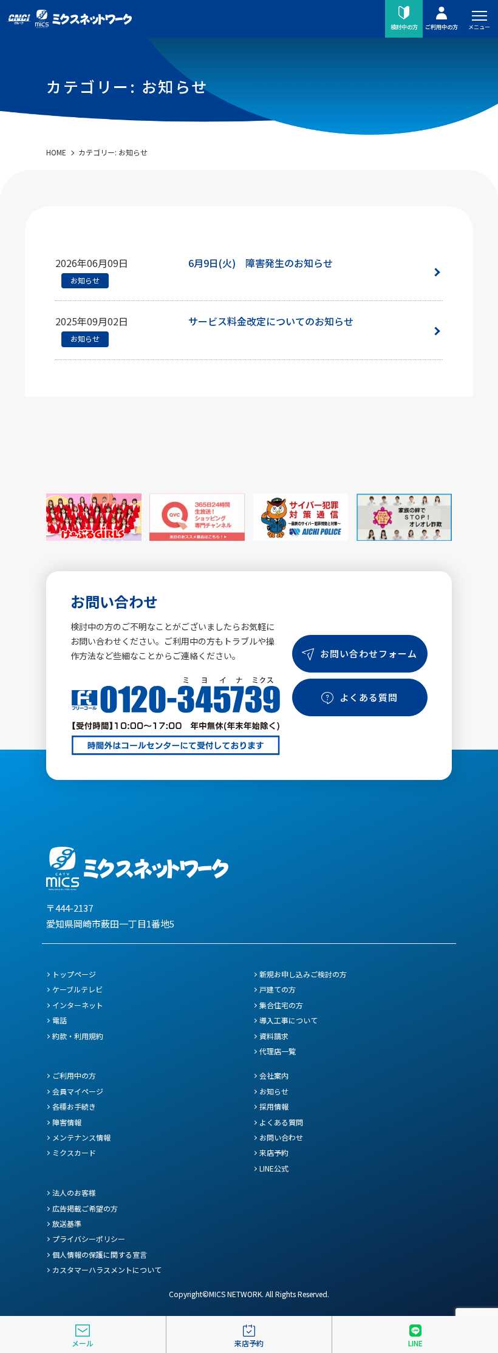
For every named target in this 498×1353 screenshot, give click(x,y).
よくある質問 (368, 697)
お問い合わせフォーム (368, 653)
